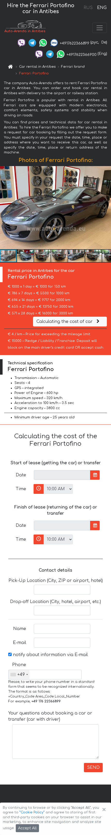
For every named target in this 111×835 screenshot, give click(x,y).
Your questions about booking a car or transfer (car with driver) (50, 716)
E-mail (19, 642)
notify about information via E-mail (50, 654)
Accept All (27, 828)
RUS (88, 7)
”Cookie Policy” (32, 812)
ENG (101, 7)
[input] (62, 475)
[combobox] (19, 674)
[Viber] (21, 42)
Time (21, 489)
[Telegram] (32, 42)
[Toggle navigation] (99, 28)
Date (21, 475)
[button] (25, 256)
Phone (19, 664)
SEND (93, 767)
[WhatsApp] (43, 42)
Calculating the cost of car (65, 321)
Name (19, 628)
